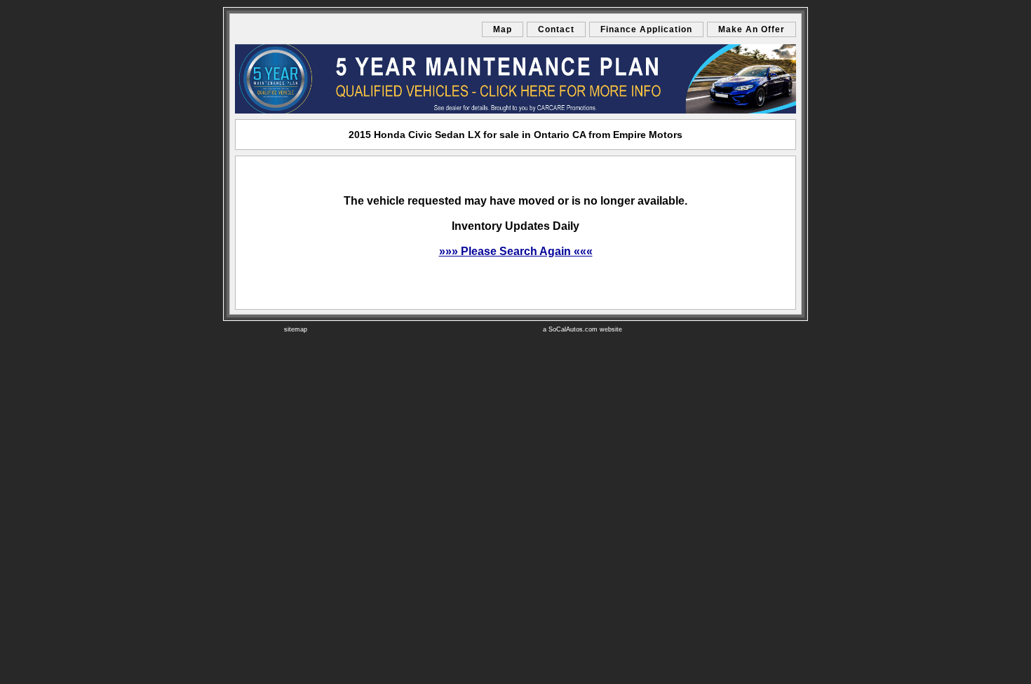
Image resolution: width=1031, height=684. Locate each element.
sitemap (295, 329)
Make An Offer (751, 29)
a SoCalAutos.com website (582, 329)
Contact (556, 29)
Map (502, 29)
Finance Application (646, 29)
